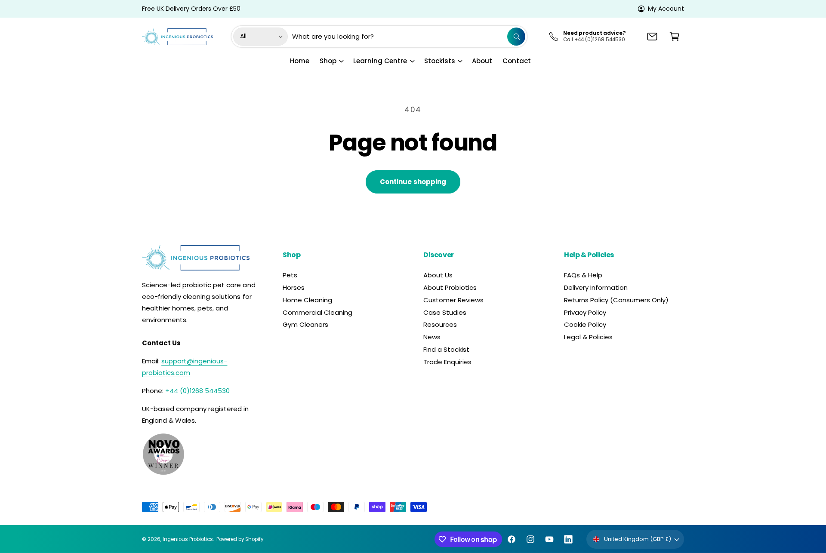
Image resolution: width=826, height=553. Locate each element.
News (432, 336)
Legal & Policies (588, 336)
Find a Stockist (446, 349)
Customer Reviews (453, 299)
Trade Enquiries (447, 361)
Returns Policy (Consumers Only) (616, 299)
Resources (440, 324)
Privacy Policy (585, 312)
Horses (294, 287)
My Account (666, 8)
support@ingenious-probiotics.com (184, 366)
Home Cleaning (307, 299)
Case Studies (444, 312)
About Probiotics (450, 287)
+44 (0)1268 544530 (197, 390)
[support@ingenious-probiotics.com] (652, 36)
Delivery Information (596, 287)
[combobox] (408, 36)
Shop (328, 60)
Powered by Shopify (239, 539)
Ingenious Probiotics (188, 539)
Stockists (439, 60)
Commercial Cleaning (317, 312)
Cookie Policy (585, 324)
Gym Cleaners (305, 324)
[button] (674, 36)
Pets (290, 275)
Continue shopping (413, 181)
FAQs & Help (583, 275)
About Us (438, 275)
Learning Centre (380, 60)
